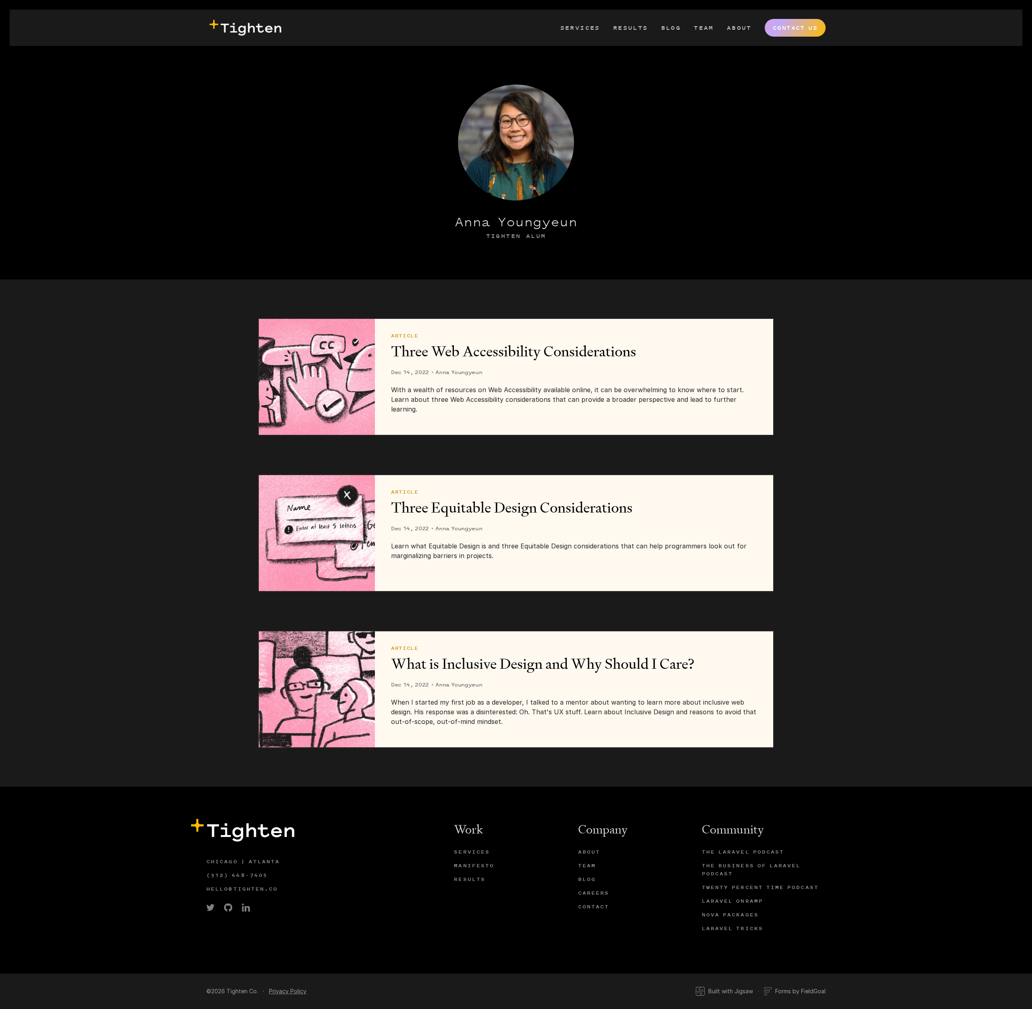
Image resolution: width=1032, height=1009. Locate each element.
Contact (594, 906)
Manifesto (474, 865)
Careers (594, 893)
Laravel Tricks (732, 928)
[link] (210, 908)
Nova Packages (730, 914)
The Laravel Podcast (743, 852)
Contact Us (795, 27)
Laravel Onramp (732, 901)
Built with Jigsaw (730, 991)
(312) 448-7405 (237, 875)
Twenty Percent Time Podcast (760, 887)
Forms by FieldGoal (800, 991)
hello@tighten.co (242, 889)
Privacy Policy (287, 991)
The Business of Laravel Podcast (751, 869)
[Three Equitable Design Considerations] (317, 533)
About (739, 27)
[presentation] (243, 28)
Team (704, 27)
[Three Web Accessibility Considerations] (317, 377)
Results (630, 27)
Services (580, 27)
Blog (671, 27)
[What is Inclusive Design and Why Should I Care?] (317, 689)
